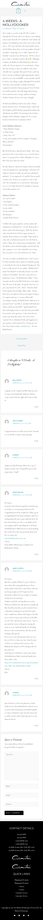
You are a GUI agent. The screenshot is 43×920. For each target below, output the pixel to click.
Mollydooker (25, 326)
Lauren (15, 455)
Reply (36, 407)
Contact (21, 886)
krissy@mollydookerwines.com (15, 538)
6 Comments (7, 28)
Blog (14, 28)
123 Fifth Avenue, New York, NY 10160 (22, 847)
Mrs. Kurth (17, 380)
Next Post (22, 345)
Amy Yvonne (18, 421)
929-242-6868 (21, 834)
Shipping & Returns (21, 880)
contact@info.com (21, 841)
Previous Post (21, 338)
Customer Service (22, 893)
